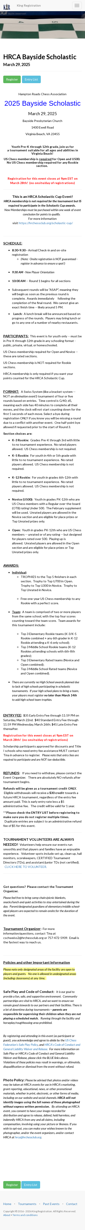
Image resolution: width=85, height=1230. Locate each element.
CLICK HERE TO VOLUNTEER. (26, 867)
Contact (71, 1204)
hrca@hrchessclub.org (28, 1137)
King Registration (29, 5)
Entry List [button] (31, 79)
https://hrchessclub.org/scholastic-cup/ (46, 223)
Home (7, 1204)
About (6, 1215)
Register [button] (12, 79)
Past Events (51, 1204)
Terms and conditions (25, 1215)
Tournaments (27, 1204)
